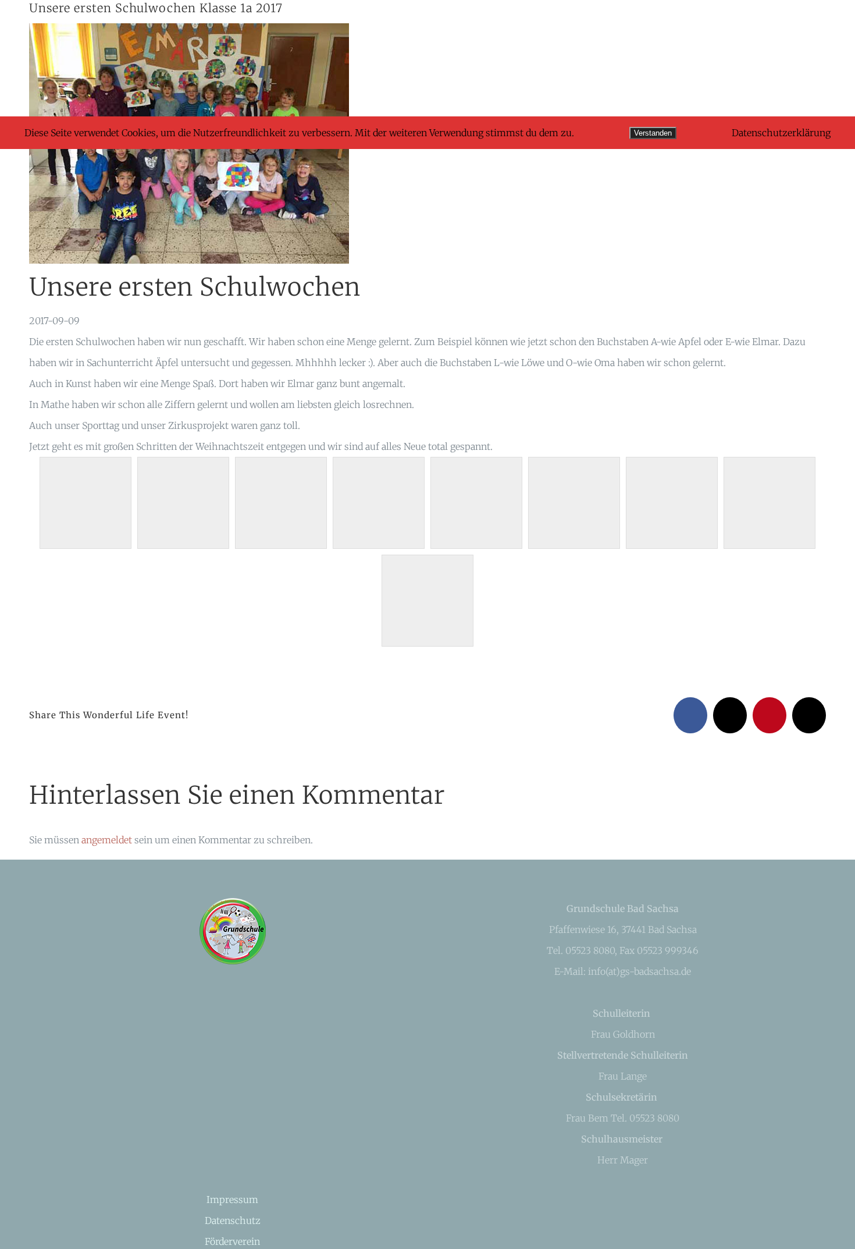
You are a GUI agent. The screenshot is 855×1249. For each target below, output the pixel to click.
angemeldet (106, 840)
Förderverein (232, 1241)
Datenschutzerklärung (781, 133)
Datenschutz (233, 1220)
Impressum (232, 1199)
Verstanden (653, 133)
